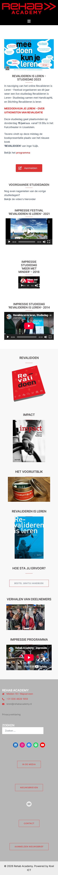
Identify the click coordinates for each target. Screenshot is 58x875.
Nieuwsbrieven (29, 787)
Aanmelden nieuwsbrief (29, 846)
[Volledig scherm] (48, 241)
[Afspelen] (9, 241)
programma (23, 152)
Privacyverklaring (11, 714)
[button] (29, 231)
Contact (29, 823)
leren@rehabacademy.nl (19, 704)
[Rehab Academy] (29, 9)
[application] (29, 231)
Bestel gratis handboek (29, 583)
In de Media (29, 764)
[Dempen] (44, 241)
